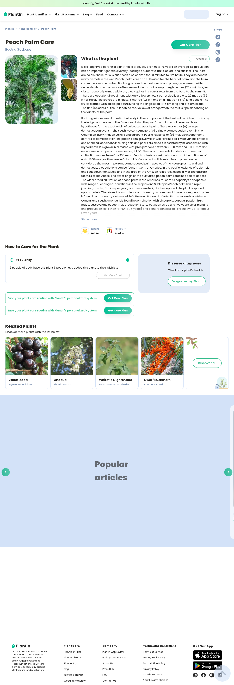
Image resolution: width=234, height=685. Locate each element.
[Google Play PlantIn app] (207, 665)
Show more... (90, 219)
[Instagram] (195, 675)
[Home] (13, 14)
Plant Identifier (28, 29)
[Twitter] (217, 37)
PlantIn (9, 29)
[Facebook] (217, 44)
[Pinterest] (217, 52)
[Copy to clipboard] (217, 59)
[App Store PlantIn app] (207, 655)
